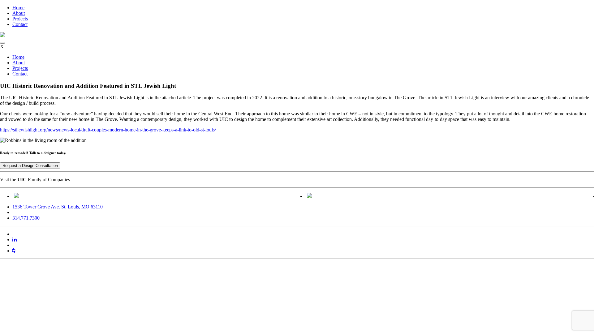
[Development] (16, 196)
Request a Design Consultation (30, 165)
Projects (20, 18)
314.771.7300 (26, 218)
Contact (20, 24)
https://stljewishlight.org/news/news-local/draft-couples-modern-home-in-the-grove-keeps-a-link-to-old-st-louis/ (108, 129)
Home (18, 7)
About (18, 13)
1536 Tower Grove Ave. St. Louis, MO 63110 (57, 206)
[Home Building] (309, 196)
